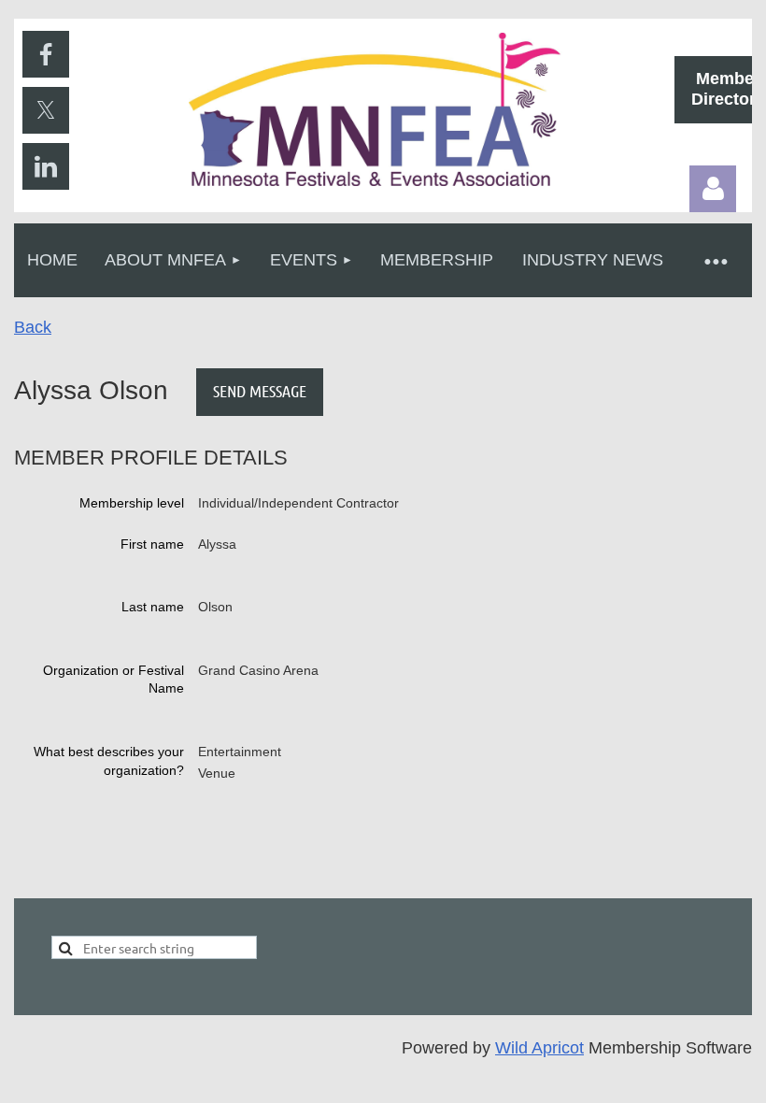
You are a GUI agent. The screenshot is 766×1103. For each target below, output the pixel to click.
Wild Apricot (539, 1048)
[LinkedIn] (45, 166)
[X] (45, 110)
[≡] (714, 260)
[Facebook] (45, 54)
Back (32, 327)
